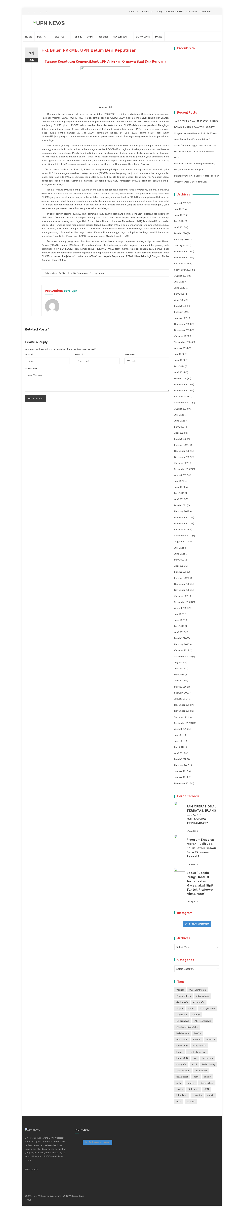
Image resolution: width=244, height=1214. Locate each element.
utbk (178, 1101)
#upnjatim (181, 1014)
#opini (179, 1008)
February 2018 (181, 765)
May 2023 (179, 426)
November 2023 (182, 390)
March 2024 (180, 378)
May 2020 (179, 626)
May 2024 (179, 366)
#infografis (198, 1002)
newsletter (182, 1076)
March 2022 (180, 505)
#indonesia (182, 1002)
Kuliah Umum (183, 1070)
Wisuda (191, 1101)
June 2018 (179, 741)
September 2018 (183, 722)
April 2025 (179, 299)
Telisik (77, 36)
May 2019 (179, 674)
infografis (181, 1064)
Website (129, 354)
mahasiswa (201, 1070)
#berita (180, 989)
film (195, 1058)
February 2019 (181, 692)
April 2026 (179, 227)
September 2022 (183, 468)
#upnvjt (196, 1014)
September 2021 (183, 535)
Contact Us (148, 11)
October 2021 (181, 529)
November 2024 (182, 330)
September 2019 (183, 656)
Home (28, 36)
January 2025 (181, 318)
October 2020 (181, 596)
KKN (194, 1064)
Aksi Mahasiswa (203, 1020)
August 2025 (181, 275)
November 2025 (182, 257)
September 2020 (183, 602)
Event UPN (182, 1058)
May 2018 (179, 747)
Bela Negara (182, 1033)
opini (196, 1076)
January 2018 (181, 771)
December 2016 (182, 783)
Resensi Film (207, 1082)
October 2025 (181, 263)
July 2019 (179, 662)
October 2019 (181, 650)
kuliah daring (208, 1064)
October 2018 (181, 716)
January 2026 (181, 245)
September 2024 (183, 342)
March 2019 (180, 686)
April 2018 (179, 753)
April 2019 (179, 680)
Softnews (193, 1089)
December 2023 (182, 384)
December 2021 (182, 517)
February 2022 (181, 511)
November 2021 (182, 523)
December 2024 (182, 324)
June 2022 (179, 487)
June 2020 (179, 620)
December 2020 (182, 583)
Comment (31, 368)
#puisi (191, 1008)
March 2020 (180, 638)
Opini (90, 36)
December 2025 (182, 251)
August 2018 (181, 728)
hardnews (208, 1058)
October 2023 (181, 396)
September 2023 (183, 402)
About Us (133, 11)
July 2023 (179, 414)
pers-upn (100, 273)
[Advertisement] (97, 426)
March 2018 (180, 759)
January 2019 (181, 698)
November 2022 (182, 457)
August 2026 (181, 203)
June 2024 (179, 360)
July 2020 (179, 614)
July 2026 (179, 209)
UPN (206, 1089)
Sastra (59, 36)
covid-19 (210, 1039)
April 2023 (179, 432)
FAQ (159, 11)
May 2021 (179, 559)
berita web (182, 1039)
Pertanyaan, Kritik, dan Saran (181, 11)
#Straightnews (207, 1008)
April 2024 (179, 372)
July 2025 (179, 281)
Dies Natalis (199, 1045)
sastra (179, 1089)
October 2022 (181, 463)
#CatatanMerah (197, 989)
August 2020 (181, 608)
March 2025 (180, 305)
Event (179, 1051)
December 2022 (182, 450)
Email (79, 354)
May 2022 (179, 493)
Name (29, 354)
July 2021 (179, 547)
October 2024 (181, 336)
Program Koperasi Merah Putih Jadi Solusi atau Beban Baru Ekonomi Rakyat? (201, 848)
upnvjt (210, 1095)
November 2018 (182, 710)
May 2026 (179, 221)
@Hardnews (182, 1020)
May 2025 (179, 293)
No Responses (80, 273)
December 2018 (182, 704)
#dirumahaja (202, 995)
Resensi (103, 36)
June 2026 (179, 215)
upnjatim (197, 1095)
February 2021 (181, 577)
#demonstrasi (183, 995)
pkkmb (207, 1076)
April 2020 (179, 632)
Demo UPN (182, 1045)
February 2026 (181, 239)
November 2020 (182, 589)
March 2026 (180, 233)
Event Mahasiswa (197, 1051)
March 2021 (180, 571)
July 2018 (179, 735)
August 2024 (181, 348)
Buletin (197, 1039)
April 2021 (179, 565)
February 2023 (181, 444)
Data (158, 36)
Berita (41, 36)
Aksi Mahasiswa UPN (187, 1027)
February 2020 (181, 644)
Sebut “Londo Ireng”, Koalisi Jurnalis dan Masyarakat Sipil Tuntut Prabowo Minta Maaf (195, 151)
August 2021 (181, 541)
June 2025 (179, 287)
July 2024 (179, 354)
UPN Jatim (181, 1095)
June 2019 (179, 668)
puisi (178, 1082)
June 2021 (179, 553)
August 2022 (181, 475)
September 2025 (183, 269)
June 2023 (179, 420)
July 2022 (179, 481)
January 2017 (181, 777)
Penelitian (120, 36)
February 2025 (181, 311)
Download (206, 11)
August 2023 (181, 408)
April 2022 (179, 499)
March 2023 (180, 438)
